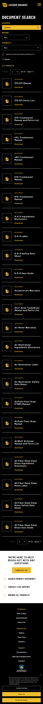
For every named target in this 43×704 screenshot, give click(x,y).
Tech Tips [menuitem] (21, 637)
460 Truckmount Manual (24, 158)
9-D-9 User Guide (24, 273)
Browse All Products (19, 595)
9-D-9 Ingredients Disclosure (25, 217)
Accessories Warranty (27, 290)
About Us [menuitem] (21, 622)
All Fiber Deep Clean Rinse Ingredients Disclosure (26, 463)
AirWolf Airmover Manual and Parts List (27, 442)
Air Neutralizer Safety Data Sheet (27, 383)
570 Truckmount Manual (24, 178)
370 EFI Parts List (25, 100)
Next (30, 72)
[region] (21, 688)
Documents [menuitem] (21, 652)
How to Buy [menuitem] (21, 613)
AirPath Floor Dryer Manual (25, 422)
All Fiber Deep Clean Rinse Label (26, 484)
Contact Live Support (19, 587)
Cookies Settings (21, 688)
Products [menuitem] (21, 609)
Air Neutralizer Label (26, 364)
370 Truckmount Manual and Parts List (27, 118)
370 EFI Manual (23, 83)
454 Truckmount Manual (24, 138)
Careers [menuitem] (21, 641)
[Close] (40, 674)
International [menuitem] (21, 618)
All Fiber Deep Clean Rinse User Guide (26, 526)
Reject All (21, 694)
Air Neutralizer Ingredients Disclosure (27, 346)
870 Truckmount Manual (24, 197)
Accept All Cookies (21, 700)
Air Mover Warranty (25, 327)
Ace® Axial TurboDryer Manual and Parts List (27, 309)
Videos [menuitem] (21, 633)
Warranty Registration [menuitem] (21, 656)
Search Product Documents (21, 579)
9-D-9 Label (21, 236)
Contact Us (21, 570)
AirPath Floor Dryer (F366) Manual (25, 402)
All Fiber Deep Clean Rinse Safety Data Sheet (26, 505)
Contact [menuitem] (21, 661)
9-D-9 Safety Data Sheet (25, 254)
